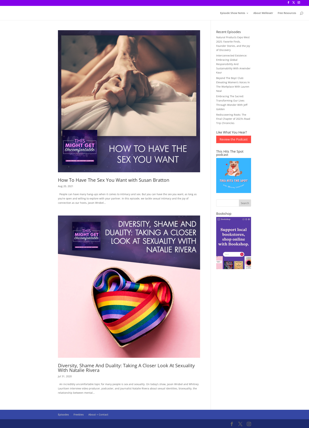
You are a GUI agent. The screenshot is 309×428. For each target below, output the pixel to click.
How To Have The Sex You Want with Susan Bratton (113, 180)
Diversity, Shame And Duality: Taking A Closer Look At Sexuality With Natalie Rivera (126, 367)
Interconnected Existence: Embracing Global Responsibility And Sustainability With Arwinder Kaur (233, 64)
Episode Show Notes (232, 13)
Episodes (63, 414)
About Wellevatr (263, 13)
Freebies (78, 414)
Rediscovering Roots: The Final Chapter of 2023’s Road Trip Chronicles (233, 119)
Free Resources (287, 13)
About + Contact (98, 414)
